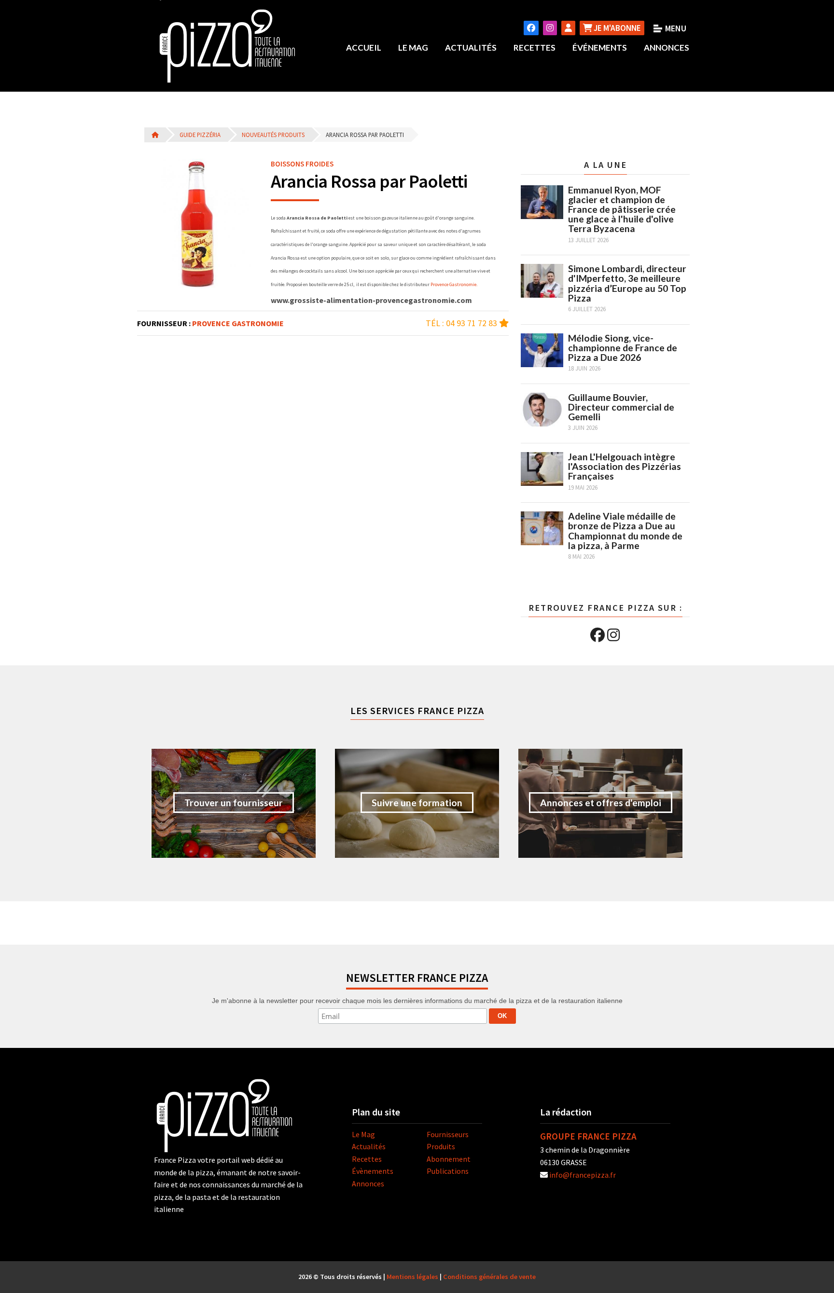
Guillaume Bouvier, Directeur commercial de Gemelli (621, 407)
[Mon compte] (568, 28)
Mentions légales (412, 1276)
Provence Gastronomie (238, 323)
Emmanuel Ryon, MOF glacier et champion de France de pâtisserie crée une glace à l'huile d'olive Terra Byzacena (622, 209)
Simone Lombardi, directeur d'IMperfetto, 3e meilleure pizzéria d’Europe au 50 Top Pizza (627, 283)
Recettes (535, 47)
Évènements (372, 1171)
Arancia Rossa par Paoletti (365, 134)
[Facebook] (597, 635)
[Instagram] (613, 635)
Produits (441, 1146)
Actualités (471, 47)
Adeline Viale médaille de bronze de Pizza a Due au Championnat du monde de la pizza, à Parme (625, 530)
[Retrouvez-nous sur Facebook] (531, 28)
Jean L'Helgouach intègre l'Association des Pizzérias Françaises (624, 466)
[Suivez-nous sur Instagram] (550, 28)
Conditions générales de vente (489, 1276)
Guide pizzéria (200, 134)
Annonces (666, 47)
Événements (599, 47)
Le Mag (413, 47)
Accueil (363, 47)
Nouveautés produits (273, 134)
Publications (448, 1171)
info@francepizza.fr (582, 1175)
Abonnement (449, 1159)
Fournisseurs (448, 1134)
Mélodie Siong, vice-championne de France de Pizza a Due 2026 (622, 347)
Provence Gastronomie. (454, 284)
